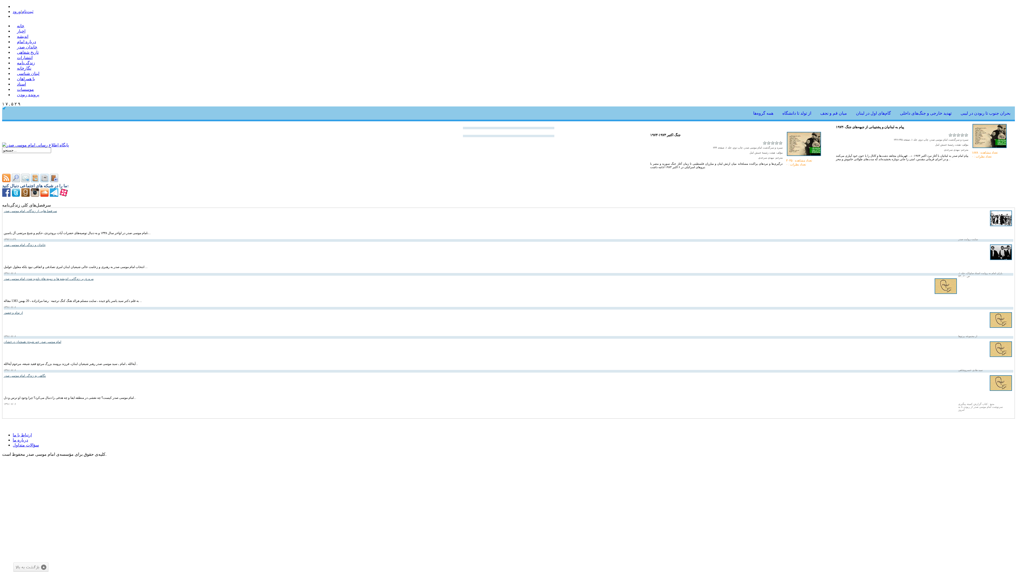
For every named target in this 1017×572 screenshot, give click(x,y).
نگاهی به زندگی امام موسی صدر (25, 376)
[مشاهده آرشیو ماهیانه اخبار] (44, 180)
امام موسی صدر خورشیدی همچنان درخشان (32, 342)
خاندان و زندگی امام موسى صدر (25, 245)
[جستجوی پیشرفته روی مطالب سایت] (16, 180)
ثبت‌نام (27, 11)
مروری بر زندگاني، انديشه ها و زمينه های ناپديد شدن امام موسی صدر (48, 279)
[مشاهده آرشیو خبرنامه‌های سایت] (35, 180)
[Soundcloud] (44, 195)
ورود (17, 11)
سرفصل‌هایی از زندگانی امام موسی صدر (30, 211)
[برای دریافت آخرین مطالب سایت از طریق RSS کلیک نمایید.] (6, 180)
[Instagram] (35, 195)
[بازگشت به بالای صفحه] (30, 567)
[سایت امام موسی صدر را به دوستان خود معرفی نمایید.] (25, 180)
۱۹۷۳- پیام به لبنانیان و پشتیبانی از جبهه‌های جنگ (870, 127)
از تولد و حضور (13, 313)
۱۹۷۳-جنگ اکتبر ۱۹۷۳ (665, 135)
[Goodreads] (25, 195)
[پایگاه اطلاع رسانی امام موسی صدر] (35, 145)
